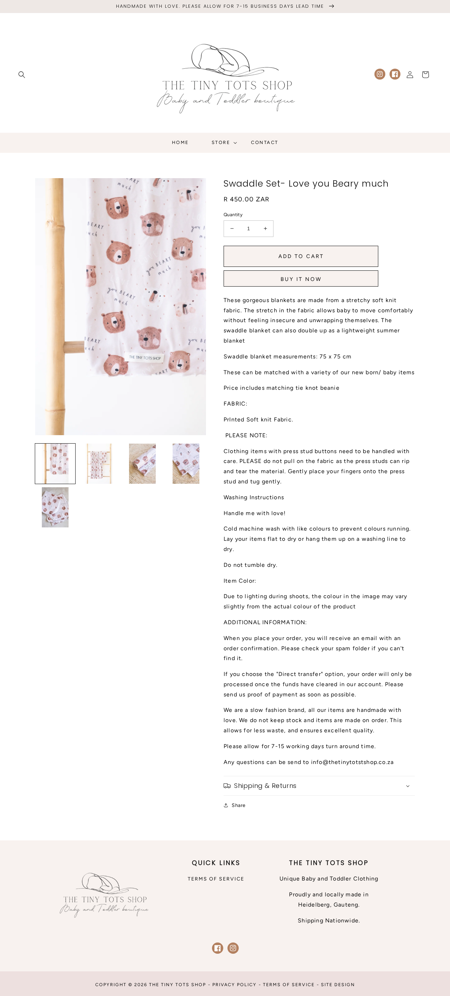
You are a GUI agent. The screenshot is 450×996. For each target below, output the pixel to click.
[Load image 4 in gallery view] (186, 464)
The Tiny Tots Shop (177, 984)
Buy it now (301, 279)
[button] (22, 74)
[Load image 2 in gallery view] (99, 464)
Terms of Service (216, 879)
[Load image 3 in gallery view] (142, 464)
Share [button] (239, 805)
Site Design (338, 984)
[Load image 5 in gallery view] (55, 507)
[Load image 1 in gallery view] (55, 464)
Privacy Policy (234, 984)
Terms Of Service (289, 984)
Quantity (233, 214)
